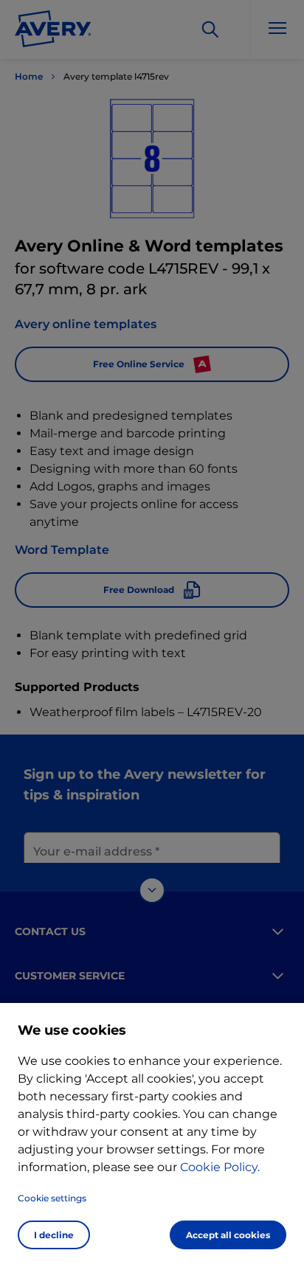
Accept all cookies (228, 1234)
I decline (54, 1234)
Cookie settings (52, 1198)
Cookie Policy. (220, 1167)
